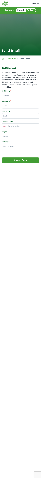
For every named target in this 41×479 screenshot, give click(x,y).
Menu (34, 3)
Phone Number (8, 121)
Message (6, 142)
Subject (5, 131)
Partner (12, 58)
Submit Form (20, 160)
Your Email (6, 111)
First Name (6, 91)
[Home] (3, 58)
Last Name (6, 101)
